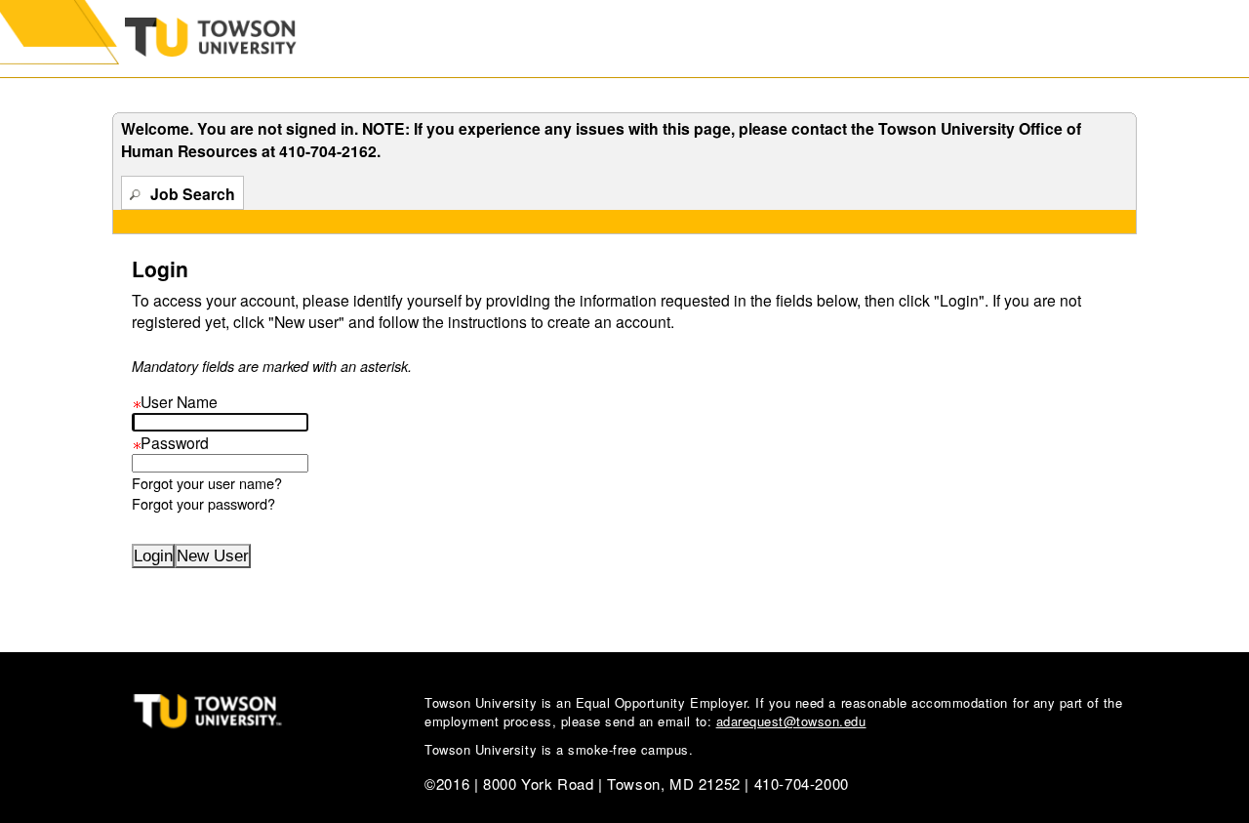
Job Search (192, 194)
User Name (175, 401)
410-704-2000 (801, 783)
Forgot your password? (203, 503)
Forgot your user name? (207, 483)
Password (170, 442)
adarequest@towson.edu (791, 721)
